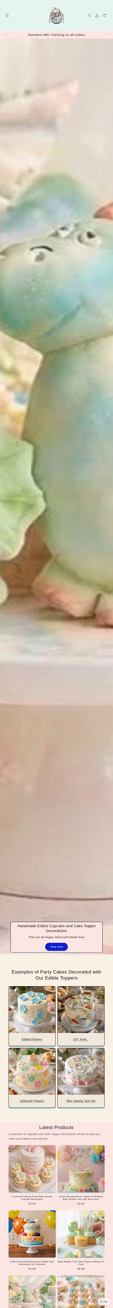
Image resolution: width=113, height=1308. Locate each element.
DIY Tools (81, 1039)
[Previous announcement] (6, 35)
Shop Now (56, 946)
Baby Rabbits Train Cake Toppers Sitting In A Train (81, 1263)
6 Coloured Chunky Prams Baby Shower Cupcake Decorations (32, 1197)
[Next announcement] (107, 35)
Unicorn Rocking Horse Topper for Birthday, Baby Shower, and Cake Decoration (81, 1197)
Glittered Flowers (32, 1101)
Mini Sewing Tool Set (81, 1101)
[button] (7, 15)
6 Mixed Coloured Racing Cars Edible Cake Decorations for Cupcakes (32, 1263)
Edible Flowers (32, 1039)
